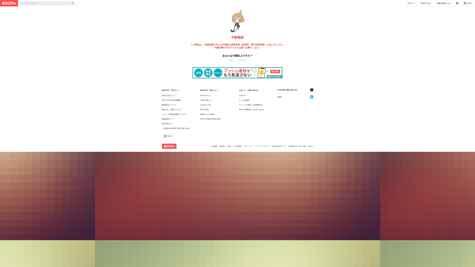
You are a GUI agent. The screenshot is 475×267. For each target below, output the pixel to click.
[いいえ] (242, 60)
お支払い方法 (205, 105)
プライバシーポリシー (262, 146)
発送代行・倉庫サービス (171, 109)
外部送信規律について (279, 146)
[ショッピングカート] (457, 3)
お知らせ (242, 95)
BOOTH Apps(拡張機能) (171, 100)
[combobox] (47, 3)
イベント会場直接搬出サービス (174, 114)
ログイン (410, 3)
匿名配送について (169, 105)
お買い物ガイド (206, 100)
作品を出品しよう (444, 3)
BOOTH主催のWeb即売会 (210, 119)
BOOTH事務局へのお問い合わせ (251, 109)
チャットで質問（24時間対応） (251, 105)
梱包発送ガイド (168, 119)
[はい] (232, 60)
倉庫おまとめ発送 (207, 114)
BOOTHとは (425, 3)
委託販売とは (167, 123)
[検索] (72, 3)
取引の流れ (204, 109)
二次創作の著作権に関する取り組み (176, 128)
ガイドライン (248, 146)
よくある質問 (244, 100)
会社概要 (214, 146)
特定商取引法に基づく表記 (297, 146)
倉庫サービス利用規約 (234, 146)
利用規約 (222, 146)
